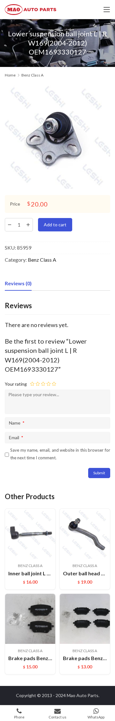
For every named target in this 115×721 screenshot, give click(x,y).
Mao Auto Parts (82, 695)
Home (10, 75)
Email (16, 437)
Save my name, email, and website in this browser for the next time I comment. (60, 454)
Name (17, 423)
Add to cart (55, 224)
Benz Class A (42, 260)
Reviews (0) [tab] (18, 283)
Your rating (16, 384)
